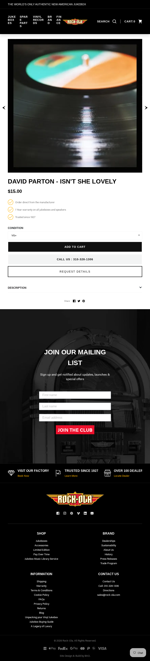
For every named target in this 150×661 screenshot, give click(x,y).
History (108, 554)
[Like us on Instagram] (64, 513)
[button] (4, 108)
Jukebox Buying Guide (41, 621)
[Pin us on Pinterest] (71, 513)
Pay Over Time (41, 554)
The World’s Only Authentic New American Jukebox (47, 4)
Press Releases (108, 558)
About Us (109, 549)
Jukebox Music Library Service (41, 558)
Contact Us (109, 581)
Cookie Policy (41, 594)
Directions (108, 590)
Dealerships (108, 540)
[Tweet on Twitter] (79, 301)
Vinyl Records (38, 20)
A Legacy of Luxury (41, 626)
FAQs (41, 599)
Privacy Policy (41, 603)
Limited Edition (41, 549)
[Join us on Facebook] (57, 513)
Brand (50, 20)
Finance (59, 20)
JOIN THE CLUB (75, 429)
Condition (15, 227)
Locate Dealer (121, 475)
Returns (41, 608)
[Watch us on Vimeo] (78, 513)
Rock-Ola (67, 640)
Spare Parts (24, 21)
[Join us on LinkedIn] (85, 513)
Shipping (41, 581)
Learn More (71, 475)
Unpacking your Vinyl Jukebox (41, 617)
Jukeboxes (12, 20)
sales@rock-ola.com (108, 594)
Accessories (41, 545)
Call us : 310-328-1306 (75, 259)
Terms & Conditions (41, 590)
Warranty (41, 585)
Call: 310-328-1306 (108, 585)
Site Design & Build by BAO (75, 655)
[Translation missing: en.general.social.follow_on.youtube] (92, 513)
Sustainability (108, 545)
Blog (41, 612)
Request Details (75, 271)
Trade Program (108, 563)
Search (103, 21)
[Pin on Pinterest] (83, 301)
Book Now (23, 475)
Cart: (129, 21)
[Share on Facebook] (74, 301)
